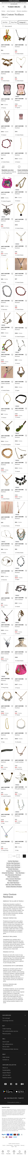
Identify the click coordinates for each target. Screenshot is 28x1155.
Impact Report (6, 1073)
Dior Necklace (20, 873)
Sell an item (5, 1047)
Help (3, 1054)
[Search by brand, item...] (3, 6)
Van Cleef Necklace (13, 883)
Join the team (6, 1075)
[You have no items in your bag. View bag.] (25, 7)
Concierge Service (7, 1021)
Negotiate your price (8, 170)
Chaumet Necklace (8, 873)
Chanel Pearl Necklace (13, 871)
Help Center (5, 1057)
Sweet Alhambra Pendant (14, 887)
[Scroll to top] (24, 856)
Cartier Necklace (13, 861)
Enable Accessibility (14, 1)
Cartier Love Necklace (13, 865)
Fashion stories (6, 1077)
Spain (12, 1146)
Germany (22, 1145)
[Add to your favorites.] (12, 45)
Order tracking (6, 1029)
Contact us (5, 1060)
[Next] (18, 856)
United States (17, 1145)
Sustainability (6, 1070)
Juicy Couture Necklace (13, 879)
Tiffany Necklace (13, 881)
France (4, 1145)
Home (3, 11)
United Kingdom (9, 1145)
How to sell (5, 1042)
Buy (3, 1026)
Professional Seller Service (10, 1049)
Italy (16, 1146)
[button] (25, 7)
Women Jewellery (22, 11)
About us (5, 1068)
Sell (3, 1039)
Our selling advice (7, 1044)
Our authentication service (10, 1031)
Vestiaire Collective (9, 1065)
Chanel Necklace (13, 869)
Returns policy (6, 1034)
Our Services (6, 1015)
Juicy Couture (11, 11)
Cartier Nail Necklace (13, 863)
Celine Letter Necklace (13, 867)
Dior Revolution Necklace (13, 875)
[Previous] (9, 856)
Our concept (6, 1018)
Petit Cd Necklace (13, 877)
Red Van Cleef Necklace (13, 885)
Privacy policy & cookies (13, 1102)
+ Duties (6, 104)
